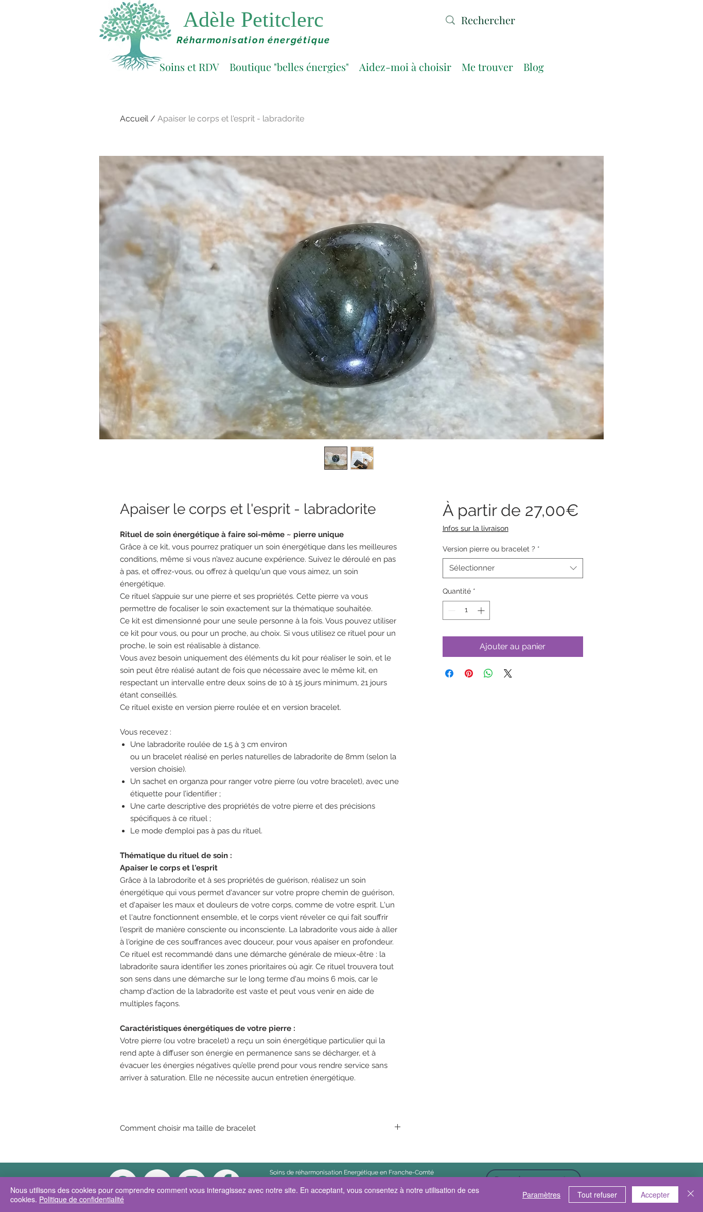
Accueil (134, 118)
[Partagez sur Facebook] (449, 673)
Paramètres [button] (541, 1194)
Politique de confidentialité (81, 1199)
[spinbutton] (466, 610)
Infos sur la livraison (475, 528)
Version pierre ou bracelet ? (491, 549)
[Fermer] (690, 1194)
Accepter (655, 1194)
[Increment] (482, 610)
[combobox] (513, 568)
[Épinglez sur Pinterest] (469, 673)
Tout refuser (597, 1194)
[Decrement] (450, 610)
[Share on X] (508, 673)
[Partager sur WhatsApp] (488, 673)
